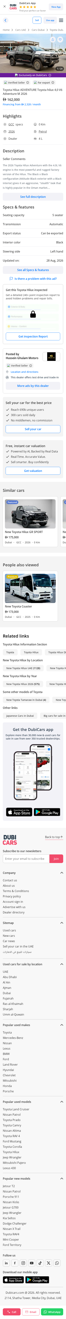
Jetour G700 (10, 1207)
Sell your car (33, 429)
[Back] (5, 20)
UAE (5, 972)
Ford (6, 1059)
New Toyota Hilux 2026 (19, 684)
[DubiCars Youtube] (31, 1263)
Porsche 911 (11, 1197)
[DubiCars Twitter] (48, 1263)
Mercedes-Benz (13, 1038)
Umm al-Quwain (13, 1014)
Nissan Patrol (12, 1115)
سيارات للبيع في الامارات (17, 952)
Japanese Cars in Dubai (20, 715)
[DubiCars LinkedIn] (6, 1263)
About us (9, 886)
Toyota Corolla (12, 1147)
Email (33, 1312)
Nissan (7, 1043)
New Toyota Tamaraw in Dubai (24, 700)
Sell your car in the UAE (18, 946)
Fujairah (8, 998)
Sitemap (8, 923)
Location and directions (24, 371)
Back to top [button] (52, 837)
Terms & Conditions (16, 891)
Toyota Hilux (31, 652)
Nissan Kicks (11, 1202)
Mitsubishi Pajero (14, 1163)
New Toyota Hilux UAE (19, 668)
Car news (9, 941)
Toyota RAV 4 (11, 1136)
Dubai (7, 993)
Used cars (9, 930)
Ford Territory (12, 1245)
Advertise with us (14, 907)
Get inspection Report (33, 336)
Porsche (8, 1091)
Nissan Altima (12, 1131)
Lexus (6, 1048)
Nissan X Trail (11, 1229)
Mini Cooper (11, 1239)
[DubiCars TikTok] (40, 1263)
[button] (4, 7)
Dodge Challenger (15, 1223)
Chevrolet (9, 1075)
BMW (6, 1054)
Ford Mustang (12, 1141)
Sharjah (8, 1009)
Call (14, 1312)
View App (56, 6)
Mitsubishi (10, 1081)
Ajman (7, 988)
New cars (9, 936)
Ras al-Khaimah (13, 1004)
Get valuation (33, 471)
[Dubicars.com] (10, 840)
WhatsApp (54, 1312)
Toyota (10, 652)
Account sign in (13, 902)
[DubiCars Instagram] (23, 1263)
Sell (37, 20)
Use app (50, 20)
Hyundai (8, 1070)
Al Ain (6, 982)
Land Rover (10, 1064)
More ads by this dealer (33, 386)
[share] (53, 40)
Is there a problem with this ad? (36, 279)
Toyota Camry (12, 1125)
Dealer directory (13, 912)
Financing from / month (22, 104)
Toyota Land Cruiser (16, 1109)
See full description (33, 197)
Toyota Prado (12, 1120)
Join (56, 859)
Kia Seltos (9, 1218)
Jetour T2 (9, 1186)
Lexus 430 (9, 1168)
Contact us (10, 880)
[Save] (60, 40)
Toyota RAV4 (11, 1234)
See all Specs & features (33, 270)
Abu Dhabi (10, 977)
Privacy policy (12, 896)
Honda (7, 1086)
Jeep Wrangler (12, 1157)
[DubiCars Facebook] (15, 1263)
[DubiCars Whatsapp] (57, 1263)
